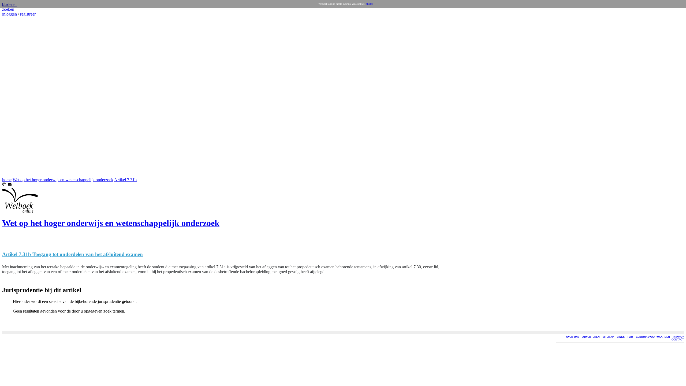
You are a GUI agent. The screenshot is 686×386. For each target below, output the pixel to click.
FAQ (630, 337)
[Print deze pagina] (4, 185)
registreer (28, 14)
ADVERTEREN (591, 337)
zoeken (8, 9)
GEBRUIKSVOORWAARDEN (653, 337)
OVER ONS (572, 337)
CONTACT (678, 339)
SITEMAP (608, 337)
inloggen (9, 14)
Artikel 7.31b (125, 179)
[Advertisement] (18, 97)
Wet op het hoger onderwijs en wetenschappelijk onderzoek (63, 179)
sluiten (369, 3)
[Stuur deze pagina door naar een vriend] (10, 185)
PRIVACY (678, 337)
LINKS (621, 337)
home (7, 179)
